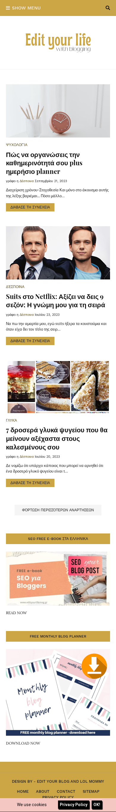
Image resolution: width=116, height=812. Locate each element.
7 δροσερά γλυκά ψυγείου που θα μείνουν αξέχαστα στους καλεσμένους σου (57, 438)
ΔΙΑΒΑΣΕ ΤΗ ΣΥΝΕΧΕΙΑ (30, 207)
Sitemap (91, 791)
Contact (66, 791)
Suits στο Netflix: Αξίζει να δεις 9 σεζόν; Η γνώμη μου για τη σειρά (55, 300)
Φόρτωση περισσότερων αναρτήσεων (58, 510)
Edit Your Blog (53, 781)
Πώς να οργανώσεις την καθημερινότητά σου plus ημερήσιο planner (44, 163)
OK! (96, 804)
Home (23, 791)
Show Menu (26, 8)
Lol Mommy (92, 781)
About (42, 791)
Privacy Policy (58, 797)
